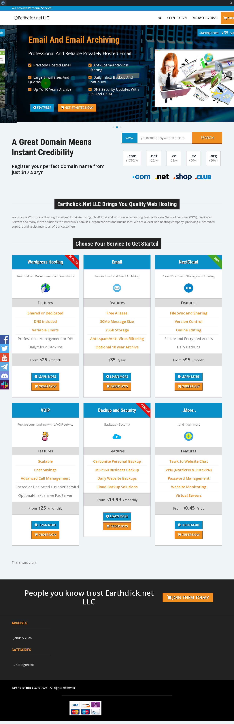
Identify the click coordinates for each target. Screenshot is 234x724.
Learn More (47, 377)
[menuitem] (3, 3)
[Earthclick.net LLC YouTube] (4, 357)
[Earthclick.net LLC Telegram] (4, 366)
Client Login (177, 18)
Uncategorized (24, 665)
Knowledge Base (205, 18)
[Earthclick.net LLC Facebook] (4, 339)
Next (229, 74)
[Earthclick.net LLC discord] (4, 375)
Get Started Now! (62, 107)
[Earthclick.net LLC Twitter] (4, 348)
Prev (5, 74)
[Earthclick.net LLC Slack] (4, 384)
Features (27, 107)
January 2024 (22, 638)
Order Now (47, 386)
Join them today (190, 597)
